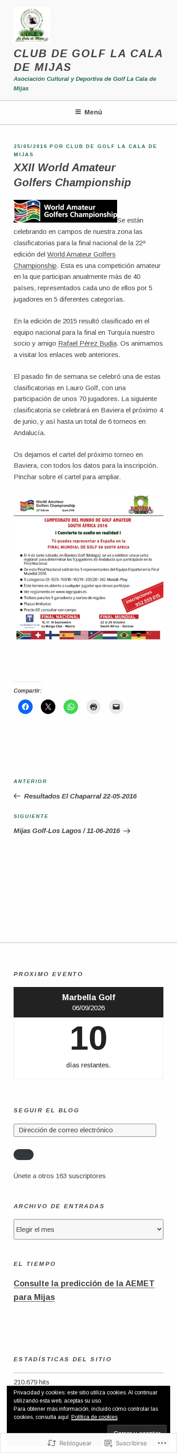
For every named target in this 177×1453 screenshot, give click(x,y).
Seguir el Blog (46, 1110)
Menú (93, 112)
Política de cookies (94, 1417)
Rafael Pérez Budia (87, 343)
